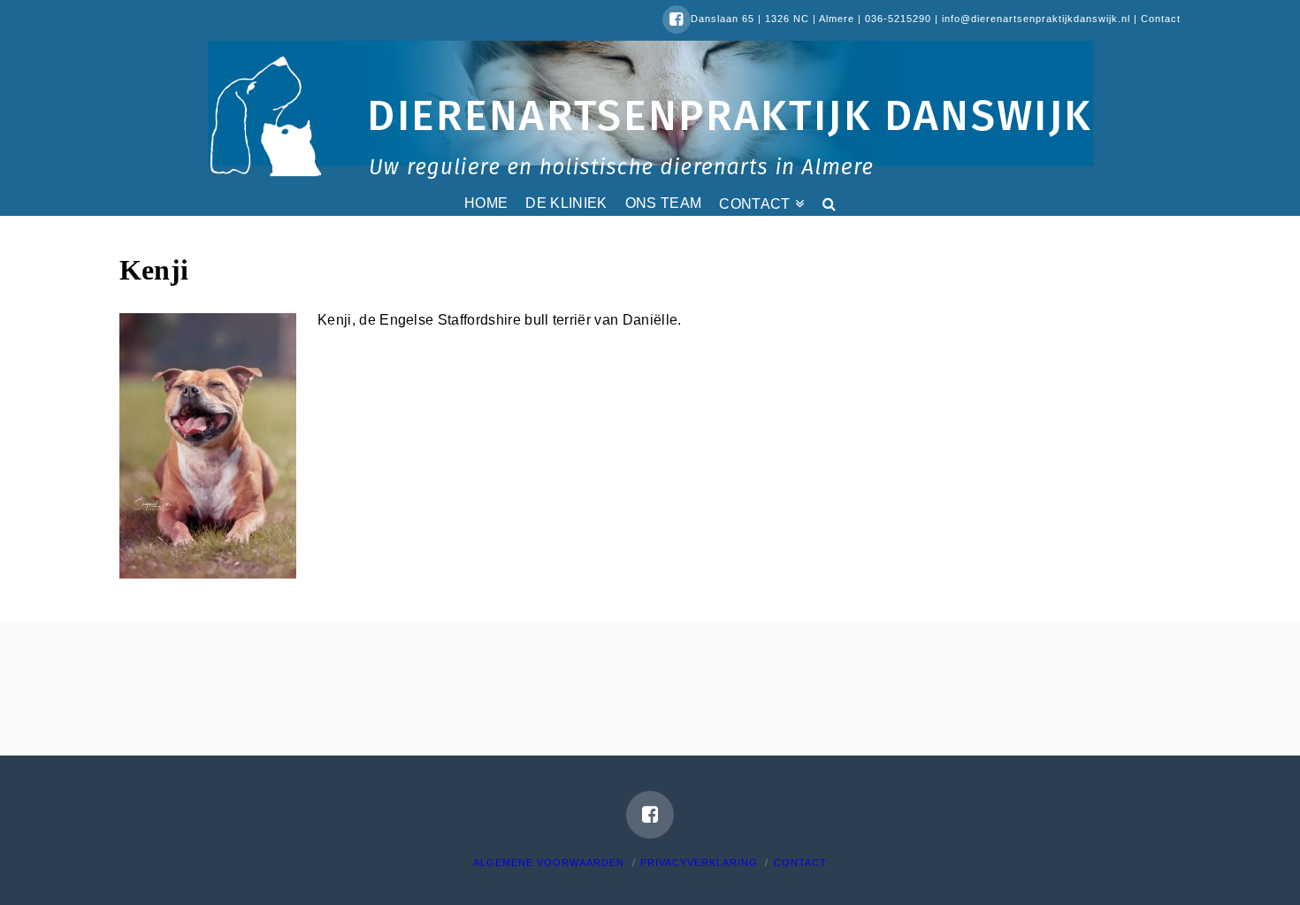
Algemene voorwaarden (548, 862)
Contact (1161, 18)
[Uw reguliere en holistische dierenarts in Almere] (650, 116)
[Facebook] (676, 19)
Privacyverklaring (699, 862)
